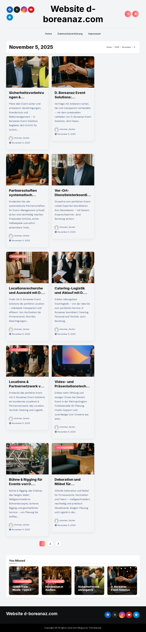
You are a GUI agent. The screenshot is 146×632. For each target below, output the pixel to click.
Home (48, 33)
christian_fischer (22, 138)
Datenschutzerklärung (70, 33)
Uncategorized (18, 256)
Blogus (81, 627)
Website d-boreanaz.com (73, 14)
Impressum (94, 33)
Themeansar (95, 627)
